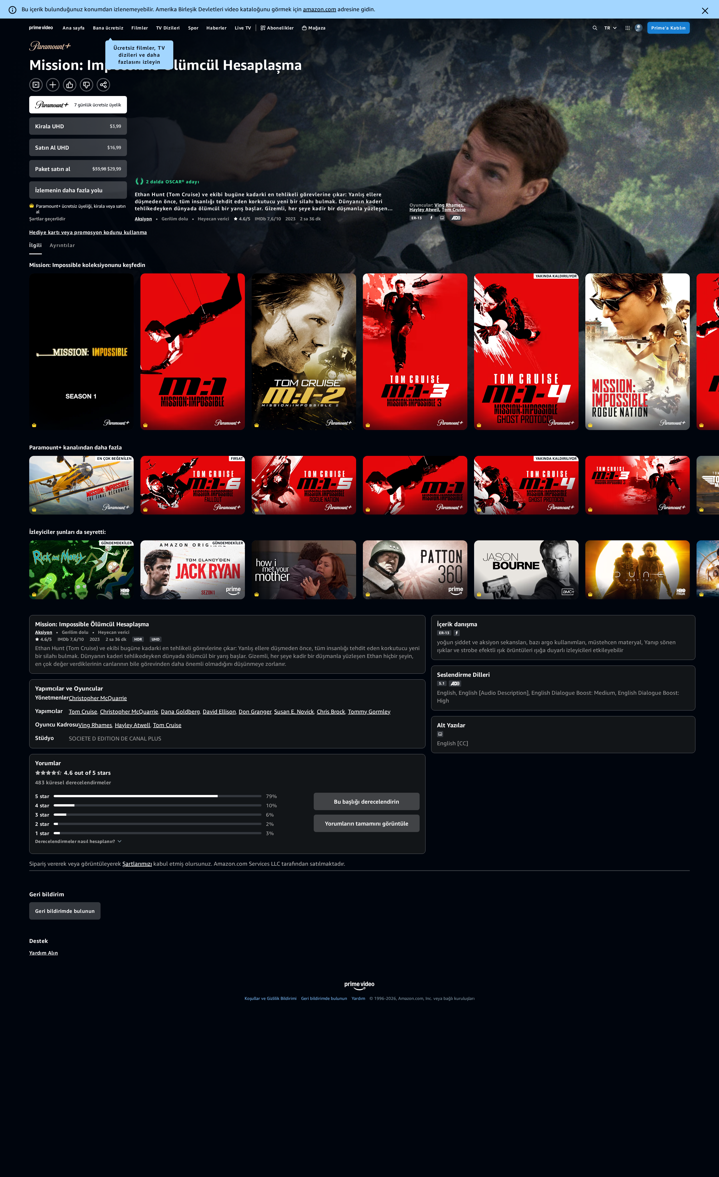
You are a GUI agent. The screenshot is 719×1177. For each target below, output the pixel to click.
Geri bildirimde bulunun (324, 998)
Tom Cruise (454, 209)
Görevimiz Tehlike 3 (637, 485)
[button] (78, 841)
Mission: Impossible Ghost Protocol (526, 485)
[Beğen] (69, 85)
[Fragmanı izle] (36, 85)
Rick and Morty (81, 569)
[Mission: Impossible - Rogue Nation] (637, 351)
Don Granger (255, 711)
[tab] (35, 245)
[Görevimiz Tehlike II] (304, 351)
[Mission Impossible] (81, 351)
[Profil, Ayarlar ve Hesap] (638, 28)
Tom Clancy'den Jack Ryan (192, 569)
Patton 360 (415, 569)
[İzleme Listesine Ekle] (53, 85)
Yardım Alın (43, 953)
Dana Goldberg (180, 711)
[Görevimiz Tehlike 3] (415, 351)
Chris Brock (331, 711)
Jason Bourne (526, 569)
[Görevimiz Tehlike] (192, 351)
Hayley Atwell (424, 209)
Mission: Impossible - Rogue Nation (304, 485)
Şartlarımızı (137, 863)
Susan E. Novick (294, 711)
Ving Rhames (448, 205)
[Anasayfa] (41, 28)
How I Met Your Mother (304, 569)
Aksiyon (143, 218)
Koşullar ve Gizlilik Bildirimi (271, 998)
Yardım (358, 998)
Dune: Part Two (637, 569)
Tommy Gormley (369, 711)
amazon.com (319, 9)
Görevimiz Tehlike (415, 485)
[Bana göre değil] (86, 85)
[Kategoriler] (627, 28)
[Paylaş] (103, 85)
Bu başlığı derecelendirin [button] (366, 801)
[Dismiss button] (705, 11)
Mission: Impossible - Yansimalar (192, 485)
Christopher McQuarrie (98, 698)
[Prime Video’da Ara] (595, 28)
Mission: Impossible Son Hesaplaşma (81, 485)
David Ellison (219, 711)
